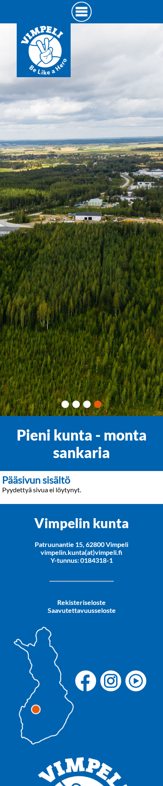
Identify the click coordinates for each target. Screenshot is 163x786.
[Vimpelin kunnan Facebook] (87, 681)
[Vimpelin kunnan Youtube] (137, 681)
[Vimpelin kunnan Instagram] (112, 681)
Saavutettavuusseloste (82, 610)
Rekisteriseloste (81, 602)
